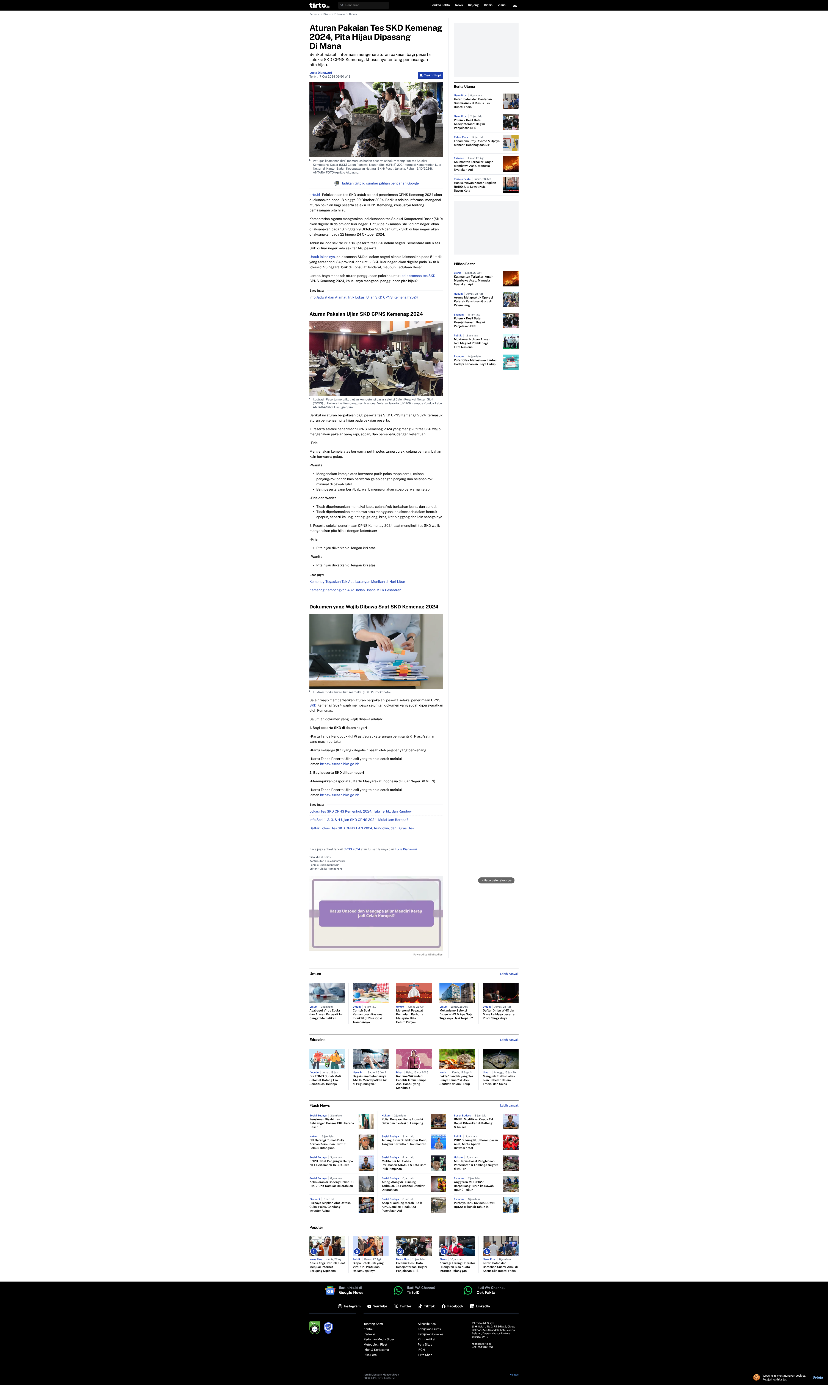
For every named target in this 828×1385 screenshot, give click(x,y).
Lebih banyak (509, 1105)
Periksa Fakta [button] (440, 5)
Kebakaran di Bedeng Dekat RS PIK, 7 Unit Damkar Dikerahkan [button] (331, 1184)
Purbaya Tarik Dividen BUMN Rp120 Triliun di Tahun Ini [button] (474, 1205)
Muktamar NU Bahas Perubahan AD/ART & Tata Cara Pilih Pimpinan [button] (404, 1165)
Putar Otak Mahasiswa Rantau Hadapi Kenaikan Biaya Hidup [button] (475, 362)
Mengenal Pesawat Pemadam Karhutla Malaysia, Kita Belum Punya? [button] (409, 1016)
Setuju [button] (817, 1377)
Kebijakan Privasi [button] (430, 1329)
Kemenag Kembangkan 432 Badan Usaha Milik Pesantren (355, 590)
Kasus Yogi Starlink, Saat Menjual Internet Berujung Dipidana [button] (327, 1267)
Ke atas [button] (514, 1374)
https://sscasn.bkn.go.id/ (339, 764)
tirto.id (314, 195)
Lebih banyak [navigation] (509, 974)
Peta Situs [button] (425, 1344)
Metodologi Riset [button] (375, 1344)
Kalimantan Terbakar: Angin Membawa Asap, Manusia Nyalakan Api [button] (473, 166)
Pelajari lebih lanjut (775, 1379)
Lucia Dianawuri (320, 73)
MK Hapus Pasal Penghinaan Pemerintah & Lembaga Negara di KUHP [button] (476, 1165)
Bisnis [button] (488, 5)
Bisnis (327, 14)
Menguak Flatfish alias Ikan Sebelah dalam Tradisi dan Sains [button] (499, 1080)
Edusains (339, 14)
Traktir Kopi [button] (432, 75)
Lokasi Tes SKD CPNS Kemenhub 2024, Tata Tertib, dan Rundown (361, 811)
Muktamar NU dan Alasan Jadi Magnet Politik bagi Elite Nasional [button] (472, 343)
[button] (319, 5)
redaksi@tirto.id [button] (481, 1343)
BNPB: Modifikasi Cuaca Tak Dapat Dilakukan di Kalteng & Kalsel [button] (474, 1123)
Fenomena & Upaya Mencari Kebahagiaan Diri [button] (477, 143)
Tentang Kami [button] (373, 1324)
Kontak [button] (368, 1329)
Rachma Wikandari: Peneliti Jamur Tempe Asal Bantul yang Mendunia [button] (411, 1082)
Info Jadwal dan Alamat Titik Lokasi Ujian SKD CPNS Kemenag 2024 (363, 297)
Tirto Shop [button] (425, 1355)
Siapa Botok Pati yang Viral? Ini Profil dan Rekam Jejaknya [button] (368, 1267)
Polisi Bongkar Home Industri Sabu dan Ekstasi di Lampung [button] (402, 1121)
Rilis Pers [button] (370, 1355)
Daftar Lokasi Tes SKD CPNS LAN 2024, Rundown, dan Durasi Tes (361, 828)
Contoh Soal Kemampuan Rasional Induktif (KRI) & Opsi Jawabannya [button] (368, 1016)
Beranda (314, 14)
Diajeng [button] (473, 5)
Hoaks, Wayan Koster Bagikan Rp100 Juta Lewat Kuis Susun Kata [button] (475, 186)
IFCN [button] (421, 1350)
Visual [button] (502, 5)
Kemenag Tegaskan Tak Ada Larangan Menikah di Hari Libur (357, 582)
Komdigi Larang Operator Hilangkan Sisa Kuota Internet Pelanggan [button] (457, 1267)
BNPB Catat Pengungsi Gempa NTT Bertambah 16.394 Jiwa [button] (331, 1163)
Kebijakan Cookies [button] (431, 1334)
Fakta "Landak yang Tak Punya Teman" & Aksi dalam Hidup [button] (456, 1080)
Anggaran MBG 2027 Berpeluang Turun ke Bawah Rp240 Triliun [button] (474, 1186)
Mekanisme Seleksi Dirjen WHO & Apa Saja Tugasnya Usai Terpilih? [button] (456, 1014)
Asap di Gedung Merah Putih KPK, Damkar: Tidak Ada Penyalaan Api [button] (402, 1207)
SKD (313, 705)
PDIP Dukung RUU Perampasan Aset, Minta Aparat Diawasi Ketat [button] (476, 1144)
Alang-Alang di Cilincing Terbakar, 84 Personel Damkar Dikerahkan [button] (403, 1186)
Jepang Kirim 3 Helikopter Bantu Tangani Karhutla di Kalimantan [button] (405, 1142)
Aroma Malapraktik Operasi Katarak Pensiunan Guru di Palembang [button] (473, 301)
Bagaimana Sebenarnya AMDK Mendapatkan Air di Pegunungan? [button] (370, 1080)
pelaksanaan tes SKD (418, 276)
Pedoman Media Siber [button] (379, 1339)
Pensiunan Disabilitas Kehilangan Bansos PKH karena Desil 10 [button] (331, 1123)
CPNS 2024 (352, 849)
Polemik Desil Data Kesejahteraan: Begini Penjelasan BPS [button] (469, 124)
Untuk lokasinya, (322, 257)
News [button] (459, 5)
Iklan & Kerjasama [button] (376, 1350)
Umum (353, 14)
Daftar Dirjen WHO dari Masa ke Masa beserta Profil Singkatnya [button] (499, 1014)
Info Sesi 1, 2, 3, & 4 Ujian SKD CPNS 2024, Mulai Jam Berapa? (358, 820)
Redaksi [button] (369, 1334)
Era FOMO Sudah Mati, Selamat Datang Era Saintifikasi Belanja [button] (325, 1080)
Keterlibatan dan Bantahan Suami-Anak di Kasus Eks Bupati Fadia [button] (473, 103)
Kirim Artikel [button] (427, 1339)
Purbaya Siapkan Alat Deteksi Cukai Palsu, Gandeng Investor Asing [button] (330, 1207)
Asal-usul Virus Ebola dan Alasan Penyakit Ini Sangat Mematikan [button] (325, 1014)
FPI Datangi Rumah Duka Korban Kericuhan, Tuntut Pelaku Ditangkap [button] (327, 1144)
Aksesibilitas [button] (427, 1324)
